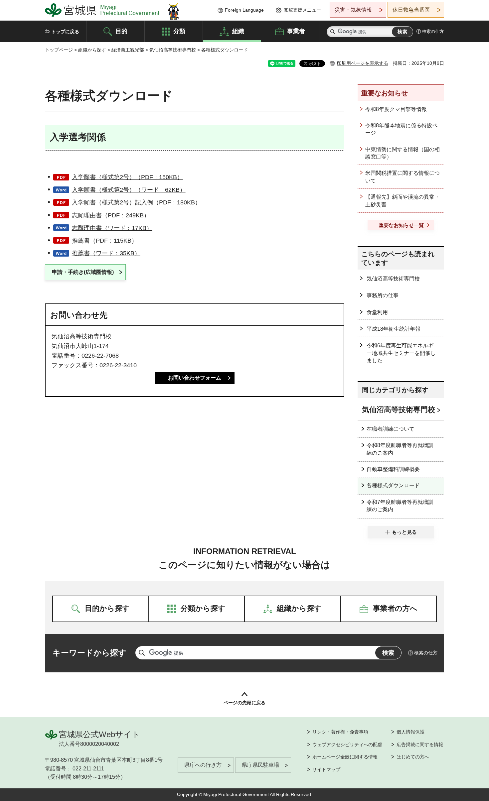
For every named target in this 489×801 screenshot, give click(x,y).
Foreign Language (244, 10)
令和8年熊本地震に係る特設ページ (401, 129)
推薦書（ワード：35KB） (106, 253)
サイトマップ (326, 769)
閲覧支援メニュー (302, 10)
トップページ (59, 50)
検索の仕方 (433, 31)
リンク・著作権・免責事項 (340, 732)
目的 (121, 31)
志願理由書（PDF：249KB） (111, 215)
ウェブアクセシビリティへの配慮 (347, 744)
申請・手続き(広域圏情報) (83, 272)
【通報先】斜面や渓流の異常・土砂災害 (402, 200)
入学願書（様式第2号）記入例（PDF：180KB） (136, 202)
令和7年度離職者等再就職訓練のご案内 (400, 505)
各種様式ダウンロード (393, 485)
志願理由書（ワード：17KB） (112, 228)
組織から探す (92, 50)
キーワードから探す (89, 652)
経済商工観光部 (127, 50)
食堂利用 (377, 312)
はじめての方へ (413, 756)
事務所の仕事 (383, 295)
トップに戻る (65, 31)
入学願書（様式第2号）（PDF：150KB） (127, 177)
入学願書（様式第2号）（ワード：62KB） (129, 189)
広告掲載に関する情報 (420, 744)
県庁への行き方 (203, 765)
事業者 (296, 31)
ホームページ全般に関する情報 (345, 756)
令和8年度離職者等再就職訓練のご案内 (400, 448)
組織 (238, 31)
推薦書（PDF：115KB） (104, 240)
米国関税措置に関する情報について (402, 176)
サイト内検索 (332, 31)
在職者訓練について (390, 429)
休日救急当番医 (411, 10)
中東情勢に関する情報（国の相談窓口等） (402, 153)
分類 (179, 31)
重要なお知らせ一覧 (401, 225)
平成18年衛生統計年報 (393, 329)
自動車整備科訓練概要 (393, 469)
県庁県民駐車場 (260, 765)
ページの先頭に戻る (244, 702)
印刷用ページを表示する (362, 63)
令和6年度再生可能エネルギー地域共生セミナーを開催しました (401, 353)
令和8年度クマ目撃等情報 (396, 109)
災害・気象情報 (353, 10)
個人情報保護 (410, 732)
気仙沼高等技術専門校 (172, 50)
